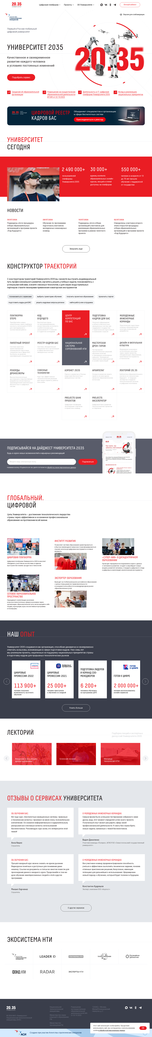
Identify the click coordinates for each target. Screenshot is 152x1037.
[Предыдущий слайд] (7, 681)
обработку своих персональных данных (61, 467)
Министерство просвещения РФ (56, 1024)
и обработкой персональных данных (111, 1030)
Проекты (68, 5)
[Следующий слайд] (145, 681)
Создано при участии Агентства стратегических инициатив (56, 1033)
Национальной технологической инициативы (56, 1009)
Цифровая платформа (48, 5)
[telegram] (114, 4)
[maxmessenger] (101, 4)
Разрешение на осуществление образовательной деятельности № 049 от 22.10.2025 (61, 94)
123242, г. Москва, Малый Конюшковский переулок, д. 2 (101, 1009)
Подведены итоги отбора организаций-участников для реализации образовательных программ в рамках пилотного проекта (91, 228)
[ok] (110, 4)
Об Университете (84, 5)
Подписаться (88, 462)
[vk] (105, 4)
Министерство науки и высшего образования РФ (59, 1017)
